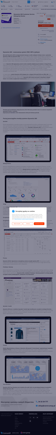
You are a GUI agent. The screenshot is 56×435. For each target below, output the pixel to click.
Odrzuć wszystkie (17, 223)
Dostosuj (28, 223)
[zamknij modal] (45, 208)
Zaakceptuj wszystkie (39, 223)
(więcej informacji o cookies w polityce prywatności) (24, 219)
